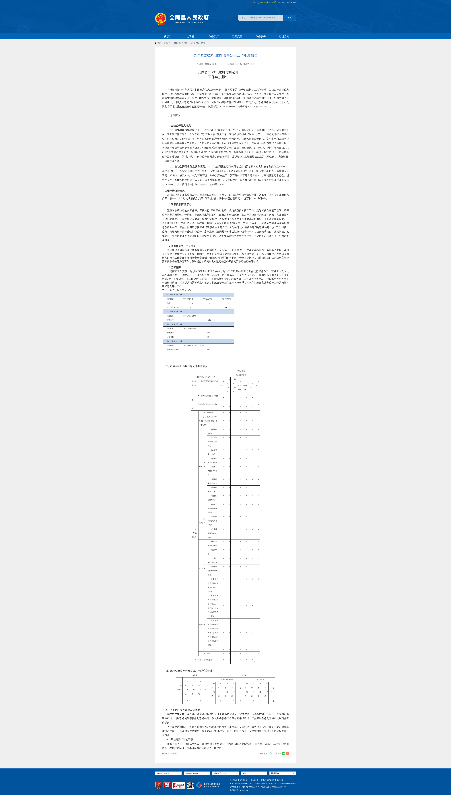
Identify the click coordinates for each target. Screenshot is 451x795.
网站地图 (254, 780)
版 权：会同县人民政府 (239, 783)
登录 (289, 2)
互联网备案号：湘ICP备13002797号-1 (244, 786)
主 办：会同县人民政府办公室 (261, 783)
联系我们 (233, 780)
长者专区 (271, 2)
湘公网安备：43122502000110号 (273, 786)
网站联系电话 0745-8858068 (272, 780)
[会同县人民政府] (182, 19)
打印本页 (166, 753)
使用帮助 (243, 780)
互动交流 (237, 36)
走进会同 (284, 36)
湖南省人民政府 (163, 773)
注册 (294, 2)
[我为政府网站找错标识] (178, 785)
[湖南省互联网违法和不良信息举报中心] (208, 785)
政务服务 (261, 36)
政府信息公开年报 (180, 43)
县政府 (190, 36)
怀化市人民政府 (192, 773)
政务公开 (214, 36)
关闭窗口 (174, 753)
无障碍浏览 (263, 2)
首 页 (167, 36)
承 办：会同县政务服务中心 (285, 783)
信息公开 (167, 43)
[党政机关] (158, 785)
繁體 (254, 2)
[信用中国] (166, 785)
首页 (159, 43)
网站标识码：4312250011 (240, 790)
